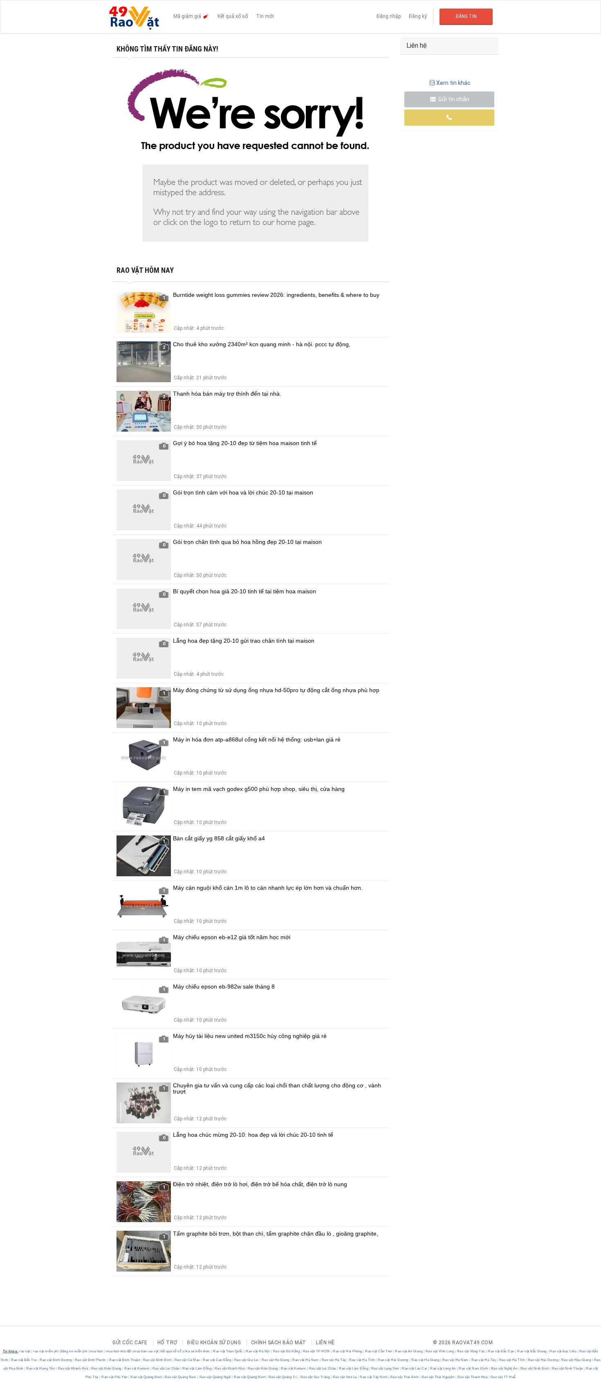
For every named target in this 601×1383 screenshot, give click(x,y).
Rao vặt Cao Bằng (217, 1360)
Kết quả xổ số (233, 16)
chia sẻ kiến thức (196, 1351)
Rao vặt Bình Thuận (124, 1360)
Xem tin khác (453, 83)
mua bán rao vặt (146, 1351)
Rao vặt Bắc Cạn (501, 1351)
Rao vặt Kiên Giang (106, 1368)
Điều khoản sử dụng (214, 1342)
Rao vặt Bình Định (157, 1360)
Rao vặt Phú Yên (115, 1377)
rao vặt (24, 1351)
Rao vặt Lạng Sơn (385, 1368)
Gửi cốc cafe (129, 1342)
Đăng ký (418, 16)
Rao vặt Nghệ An (504, 1368)
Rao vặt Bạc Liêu (563, 1351)
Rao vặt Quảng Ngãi (215, 1377)
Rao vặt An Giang (409, 1351)
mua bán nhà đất (119, 1351)
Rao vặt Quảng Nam (180, 1377)
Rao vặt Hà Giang (275, 1360)
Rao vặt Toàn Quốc (228, 1351)
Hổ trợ (167, 1342)
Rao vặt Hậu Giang (576, 1360)
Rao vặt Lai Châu (165, 1368)
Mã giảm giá (187, 16)
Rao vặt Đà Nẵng (286, 1351)
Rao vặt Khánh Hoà (73, 1368)
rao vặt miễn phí (45, 1351)
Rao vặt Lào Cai (414, 1368)
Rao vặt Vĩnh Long (439, 1351)
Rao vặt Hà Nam (306, 1360)
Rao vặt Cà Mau (187, 1360)
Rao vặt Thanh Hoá (472, 1377)
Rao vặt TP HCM (316, 1351)
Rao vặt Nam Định (473, 1368)
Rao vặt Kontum (136, 1368)
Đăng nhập (389, 16)
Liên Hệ (325, 1342)
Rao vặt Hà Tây (334, 1360)
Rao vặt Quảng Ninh (250, 1377)
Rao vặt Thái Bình (404, 1377)
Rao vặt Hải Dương (393, 1360)
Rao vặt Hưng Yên (40, 1368)
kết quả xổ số (171, 1351)
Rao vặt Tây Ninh (373, 1377)
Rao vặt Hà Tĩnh (362, 1360)
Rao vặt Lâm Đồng (197, 1368)
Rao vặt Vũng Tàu (471, 1351)
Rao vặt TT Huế (502, 1377)
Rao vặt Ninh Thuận (567, 1368)
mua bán (96, 1351)
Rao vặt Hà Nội (258, 1351)
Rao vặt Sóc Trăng (315, 1377)
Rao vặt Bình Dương (56, 1360)
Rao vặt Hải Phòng (347, 1351)
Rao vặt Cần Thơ (378, 1351)
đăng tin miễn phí (74, 1351)
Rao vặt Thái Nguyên (437, 1377)
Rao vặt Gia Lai (246, 1360)
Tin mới (265, 16)
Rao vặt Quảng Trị (282, 1377)
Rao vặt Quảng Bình (146, 1377)
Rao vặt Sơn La (345, 1377)
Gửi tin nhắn (453, 99)
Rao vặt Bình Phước (90, 1360)
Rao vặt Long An (443, 1368)
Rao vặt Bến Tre (24, 1360)
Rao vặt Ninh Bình (534, 1368)
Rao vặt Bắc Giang (532, 1351)
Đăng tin (466, 16)
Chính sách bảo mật (278, 1342)
